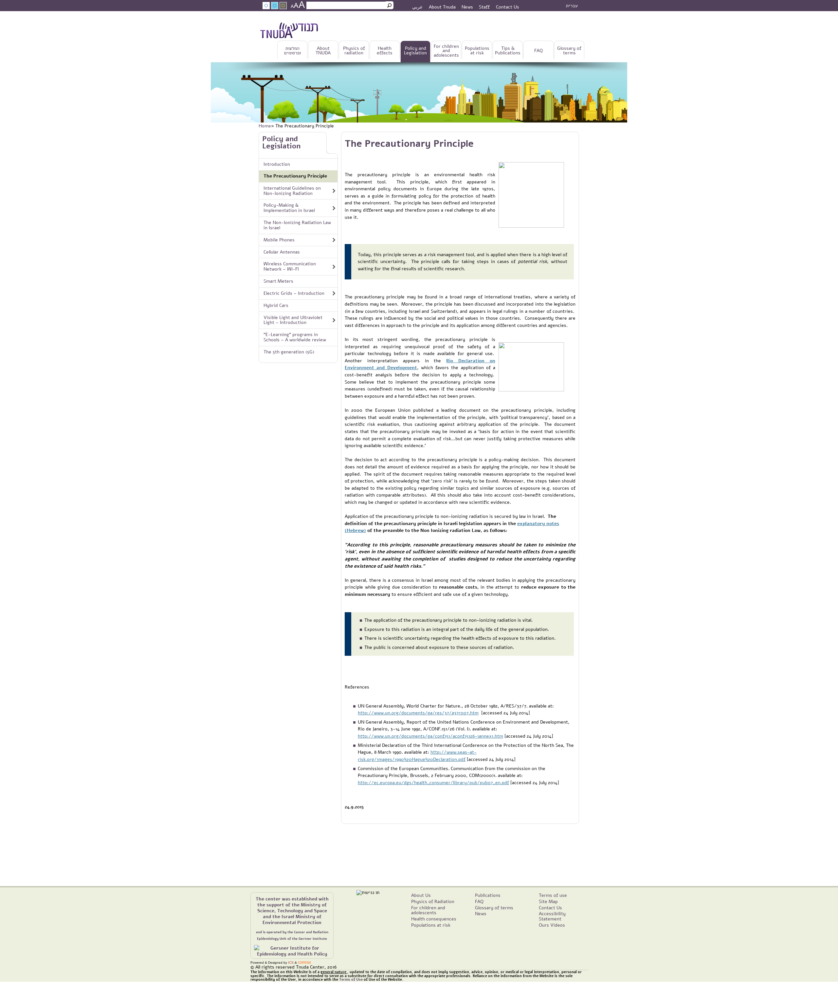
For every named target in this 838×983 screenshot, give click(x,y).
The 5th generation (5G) (289, 352)
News (467, 7)
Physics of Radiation (432, 901)
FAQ (538, 50)
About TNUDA (323, 50)
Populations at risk (477, 50)
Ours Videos (552, 925)
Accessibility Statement (552, 916)
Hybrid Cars (276, 305)
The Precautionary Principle (295, 176)
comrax (304, 962)
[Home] (289, 32)
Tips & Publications (507, 50)
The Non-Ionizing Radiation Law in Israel (297, 225)
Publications (488, 895)
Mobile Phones (279, 239)
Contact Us (507, 7)
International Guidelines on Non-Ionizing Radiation (292, 191)
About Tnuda (442, 7)
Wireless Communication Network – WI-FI (290, 266)
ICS (291, 962)
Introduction (277, 164)
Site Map (548, 901)
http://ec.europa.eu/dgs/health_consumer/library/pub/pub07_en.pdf (433, 782)
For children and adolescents (446, 50)
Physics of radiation (354, 50)
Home (265, 126)
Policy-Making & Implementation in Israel (289, 208)
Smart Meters (278, 281)
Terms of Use (351, 979)
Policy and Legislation (415, 50)
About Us (421, 895)
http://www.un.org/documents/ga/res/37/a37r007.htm (418, 712)
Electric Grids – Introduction (294, 293)
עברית (572, 5)
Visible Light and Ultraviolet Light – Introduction (293, 320)
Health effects (384, 50)
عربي (417, 7)
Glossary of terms (569, 50)
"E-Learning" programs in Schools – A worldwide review (295, 337)
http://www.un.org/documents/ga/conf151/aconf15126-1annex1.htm (430, 736)
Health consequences (433, 919)
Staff (484, 7)
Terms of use (553, 895)
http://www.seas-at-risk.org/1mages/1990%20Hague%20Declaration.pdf (417, 756)
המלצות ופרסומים (292, 50)
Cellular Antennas (282, 252)
